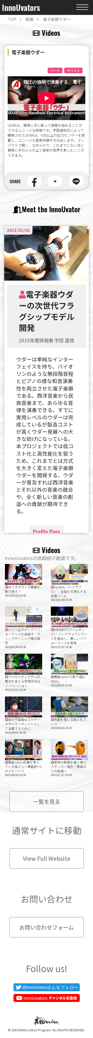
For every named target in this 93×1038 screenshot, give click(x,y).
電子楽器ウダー (57, 19)
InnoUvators (21, 7)
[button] (34, 181)
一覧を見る (46, 801)
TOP (12, 19)
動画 (29, 19)
